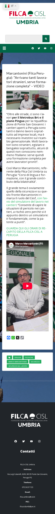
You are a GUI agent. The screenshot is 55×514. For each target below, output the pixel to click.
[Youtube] (45, 48)
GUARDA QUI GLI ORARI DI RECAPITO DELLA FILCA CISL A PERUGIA (26, 231)
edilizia (18, 357)
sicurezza (35, 362)
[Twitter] (39, 48)
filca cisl (29, 357)
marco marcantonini (17, 362)
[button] (4, 48)
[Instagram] (51, 48)
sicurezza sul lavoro (17, 366)
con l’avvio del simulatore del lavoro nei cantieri (27, 201)
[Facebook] (32, 48)
